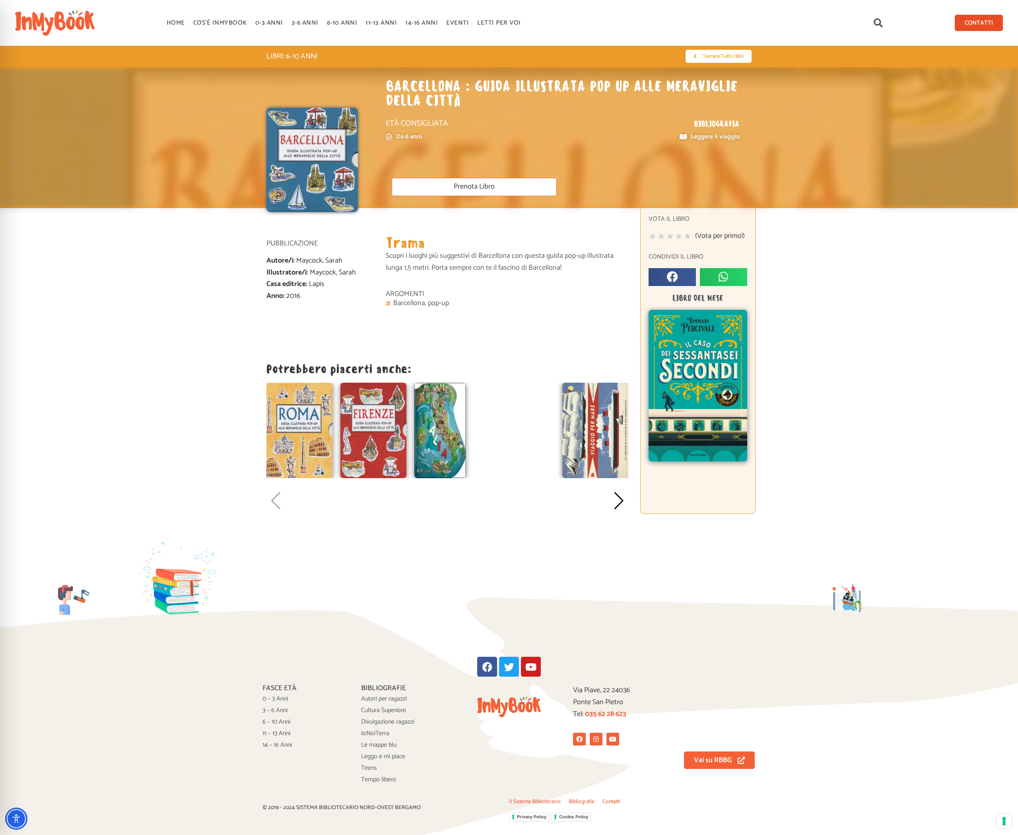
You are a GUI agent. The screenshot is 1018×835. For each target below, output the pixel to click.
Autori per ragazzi (384, 699)
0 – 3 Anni (275, 699)
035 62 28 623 (605, 714)
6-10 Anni (342, 23)
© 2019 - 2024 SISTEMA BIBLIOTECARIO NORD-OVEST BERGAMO (341, 807)
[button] (878, 23)
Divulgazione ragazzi (387, 722)
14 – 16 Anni (277, 745)
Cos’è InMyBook (220, 23)
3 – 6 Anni (275, 710)
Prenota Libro (474, 187)
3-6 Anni (305, 23)
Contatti (611, 801)
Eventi (457, 23)
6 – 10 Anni (276, 722)
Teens (369, 768)
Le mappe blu (378, 745)
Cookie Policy (573, 816)
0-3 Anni (269, 23)
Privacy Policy (531, 816)
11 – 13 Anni (276, 733)
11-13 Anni (381, 23)
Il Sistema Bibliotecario (535, 801)
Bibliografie (581, 801)
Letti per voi (499, 23)
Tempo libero (378, 780)
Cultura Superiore (383, 710)
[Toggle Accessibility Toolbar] (16, 818)
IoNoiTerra (375, 733)
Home (176, 23)
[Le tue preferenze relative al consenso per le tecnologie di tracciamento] (1004, 821)
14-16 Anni (421, 23)
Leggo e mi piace (383, 756)
